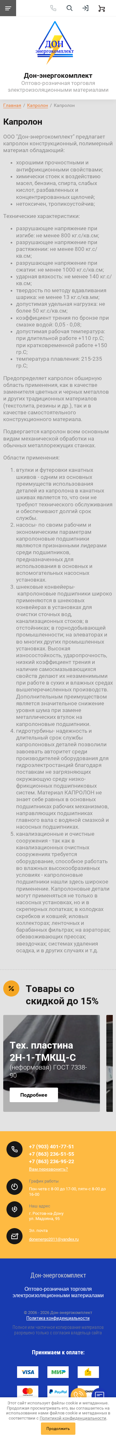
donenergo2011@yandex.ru (54, 1239)
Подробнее (33, 1095)
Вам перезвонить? (48, 1169)
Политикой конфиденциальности (73, 1418)
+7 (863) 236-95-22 (51, 1161)
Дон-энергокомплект (58, 75)
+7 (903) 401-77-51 (51, 1146)
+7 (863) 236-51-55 (51, 1154)
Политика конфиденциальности (58, 1318)
